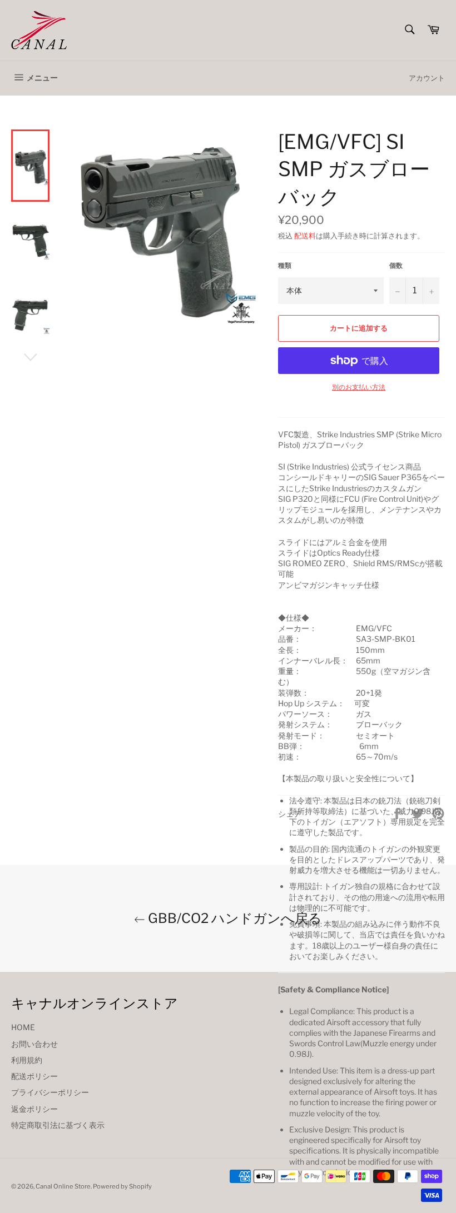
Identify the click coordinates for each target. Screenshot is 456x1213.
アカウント (427, 77)
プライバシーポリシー (50, 1092)
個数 (396, 265)
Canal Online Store (63, 1186)
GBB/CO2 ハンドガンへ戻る (233, 918)
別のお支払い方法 (358, 387)
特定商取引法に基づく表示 (58, 1125)
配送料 (305, 235)
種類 (284, 265)
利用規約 (26, 1060)
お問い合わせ (34, 1044)
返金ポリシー (34, 1109)
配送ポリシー (34, 1076)
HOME (23, 1027)
